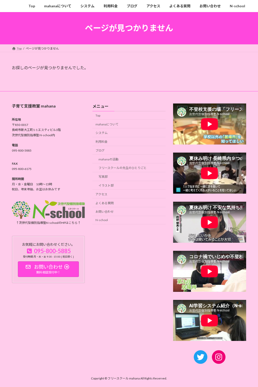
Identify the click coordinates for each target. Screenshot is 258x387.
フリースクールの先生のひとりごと (123, 168)
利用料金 (101, 142)
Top (97, 115)
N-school (101, 220)
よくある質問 (104, 203)
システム (101, 133)
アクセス (101, 194)
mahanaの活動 (108, 159)
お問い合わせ (104, 212)
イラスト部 (106, 185)
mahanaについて (106, 124)
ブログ (100, 150)
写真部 (103, 177)
